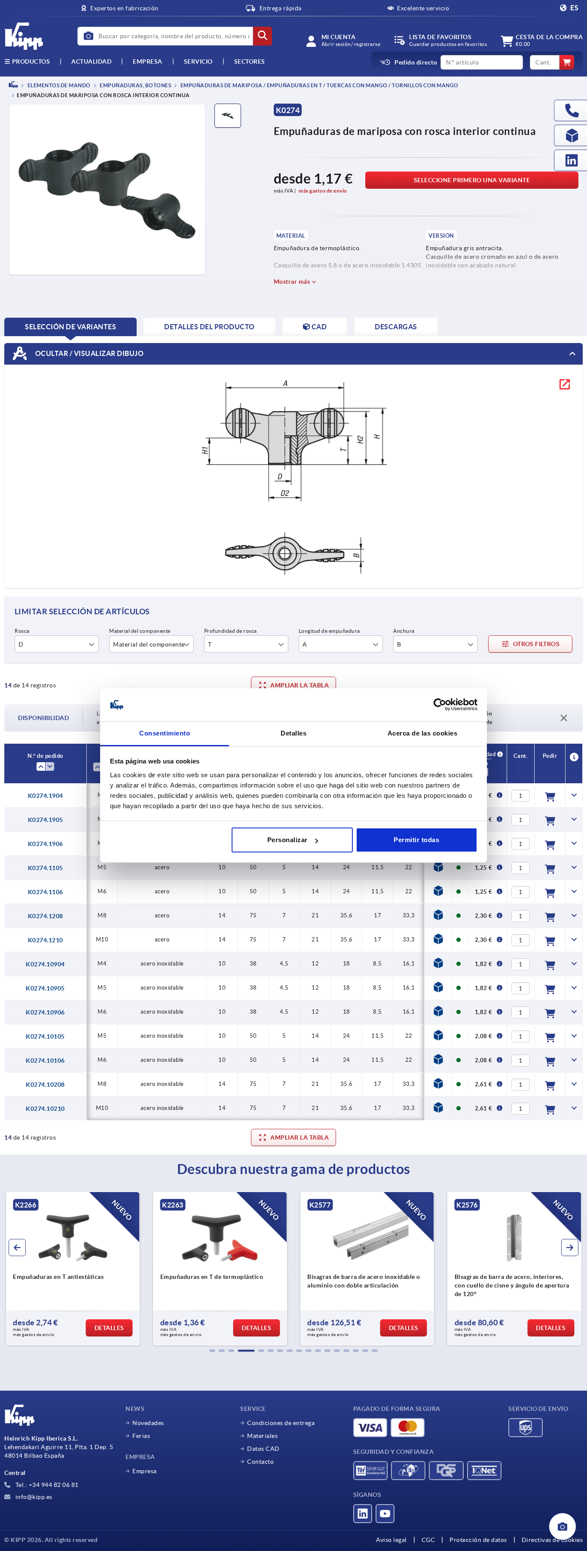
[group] (73, 1269)
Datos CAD (263, 1448)
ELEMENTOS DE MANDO (58, 85)
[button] (212, 1350)
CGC (428, 1540)
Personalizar (287, 839)
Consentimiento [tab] (164, 733)
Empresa (147, 61)
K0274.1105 (45, 867)
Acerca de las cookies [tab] (423, 733)
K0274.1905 (45, 819)
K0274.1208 (45, 916)
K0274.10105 (45, 1036)
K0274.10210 (45, 1108)
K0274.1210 (45, 940)
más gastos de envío (323, 190)
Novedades (148, 1422)
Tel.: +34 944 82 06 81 (46, 1484)
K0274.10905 (45, 988)
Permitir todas (416, 839)
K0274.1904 (45, 795)
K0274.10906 (45, 1012)
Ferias (141, 1435)
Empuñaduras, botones (135, 85)
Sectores (249, 61)
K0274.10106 (45, 1060)
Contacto (260, 1461)
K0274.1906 (45, 843)
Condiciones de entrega (281, 1422)
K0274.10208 (45, 1084)
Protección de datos (478, 1540)
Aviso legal (391, 1540)
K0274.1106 (45, 892)
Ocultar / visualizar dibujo (89, 353)
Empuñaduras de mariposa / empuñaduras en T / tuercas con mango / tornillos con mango (319, 85)
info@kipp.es (33, 1496)
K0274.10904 (45, 964)
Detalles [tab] (293, 733)
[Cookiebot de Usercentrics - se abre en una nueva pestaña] (439, 705)
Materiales (262, 1435)
